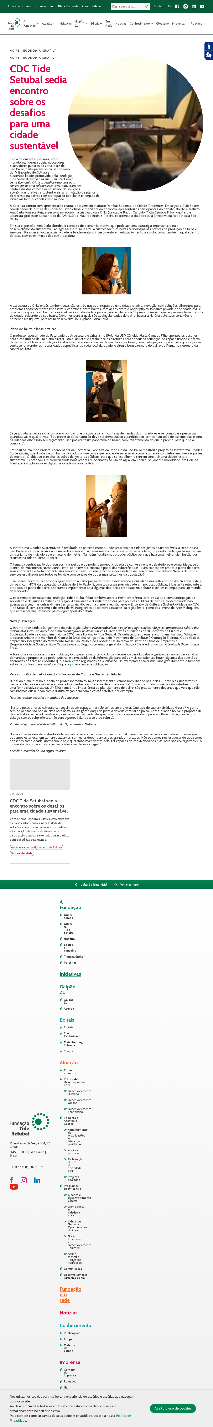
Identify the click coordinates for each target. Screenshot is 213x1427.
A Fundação (30, 23)
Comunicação (73, 1268)
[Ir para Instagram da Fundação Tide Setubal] (24, 1182)
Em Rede (108, 23)
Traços (66, 1051)
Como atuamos (70, 1072)
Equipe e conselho (66, 947)
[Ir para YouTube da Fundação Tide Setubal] (14, 1188)
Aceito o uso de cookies (173, 1408)
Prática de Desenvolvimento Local (73, 1082)
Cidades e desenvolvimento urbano (75, 1197)
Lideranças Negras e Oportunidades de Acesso (75, 1226)
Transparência (66, 956)
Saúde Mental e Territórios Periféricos (75, 1258)
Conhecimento (140, 23)
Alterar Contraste (68, 6)
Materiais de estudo (69, 1348)
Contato (159, 6)
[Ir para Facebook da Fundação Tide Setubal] (11, 1182)
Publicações (69, 1332)
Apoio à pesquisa (73, 1152)
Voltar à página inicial (93, 884)
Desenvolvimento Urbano (75, 1101)
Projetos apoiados (74, 1178)
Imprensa (178, 23)
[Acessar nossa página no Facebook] (177, 6)
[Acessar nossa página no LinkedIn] (193, 6)
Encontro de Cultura (49, 847)
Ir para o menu (45, 6)
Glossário (162, 23)
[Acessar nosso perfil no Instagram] (185, 6)
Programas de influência (72, 1187)
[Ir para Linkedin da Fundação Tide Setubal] (37, 1182)
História (66, 938)
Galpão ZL (79, 23)
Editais (95, 23)
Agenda (66, 1008)
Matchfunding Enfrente (66, 1044)
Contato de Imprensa (69, 1372)
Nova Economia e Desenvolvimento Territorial (75, 1242)
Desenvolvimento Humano (75, 1092)
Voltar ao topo (129, 884)
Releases (69, 1381)
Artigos (68, 1339)
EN (169, 6)
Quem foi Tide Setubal (66, 928)
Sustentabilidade (21, 853)
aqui (70, 664)
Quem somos (66, 916)
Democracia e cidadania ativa (75, 1211)
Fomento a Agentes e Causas (71, 1120)
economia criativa (22, 847)
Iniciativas (65, 23)
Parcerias (66, 962)
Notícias (121, 23)
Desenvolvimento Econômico (75, 1110)
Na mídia (68, 1389)
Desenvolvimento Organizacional (73, 1276)
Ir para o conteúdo (20, 6)
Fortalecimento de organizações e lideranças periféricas (75, 1137)
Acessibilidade (91, 6)
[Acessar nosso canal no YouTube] (202, 6)
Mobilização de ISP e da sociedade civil (75, 1165)
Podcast (196, 23)
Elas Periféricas (66, 1035)
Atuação (47, 23)
